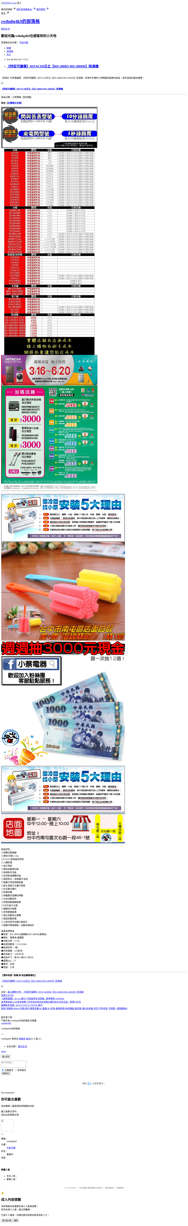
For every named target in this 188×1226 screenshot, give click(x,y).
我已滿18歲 (6, 1221)
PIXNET (73, 1188)
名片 (9, 54)
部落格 (10, 51)
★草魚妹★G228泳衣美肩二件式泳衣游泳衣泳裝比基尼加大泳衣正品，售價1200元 (41, 1002)
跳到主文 (5, 29)
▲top (3, 1051)
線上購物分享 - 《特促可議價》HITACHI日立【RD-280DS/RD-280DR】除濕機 (46, 992)
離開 (16, 1221)
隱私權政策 (109, 1188)
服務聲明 (120, 1188)
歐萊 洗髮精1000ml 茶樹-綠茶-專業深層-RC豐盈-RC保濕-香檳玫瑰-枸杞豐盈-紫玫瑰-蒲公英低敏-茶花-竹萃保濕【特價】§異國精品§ (64, 1008)
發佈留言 (5, 1073)
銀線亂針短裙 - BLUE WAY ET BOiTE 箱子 (22, 1005)
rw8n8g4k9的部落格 (20, 21)
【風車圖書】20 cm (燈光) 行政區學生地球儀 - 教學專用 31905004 (32, 998)
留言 (28, 1039)
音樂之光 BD (7, 995)
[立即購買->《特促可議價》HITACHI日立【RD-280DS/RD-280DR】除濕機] (2, 83)
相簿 (9, 48)
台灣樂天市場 (14, 103)
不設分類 (23, 42)
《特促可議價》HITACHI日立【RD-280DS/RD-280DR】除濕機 (31, 981)
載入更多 (5, 1057)
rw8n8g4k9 (6, 1023)
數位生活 (22, 1046)
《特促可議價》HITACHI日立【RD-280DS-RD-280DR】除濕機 (53, 66)
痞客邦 (22, 1039)
